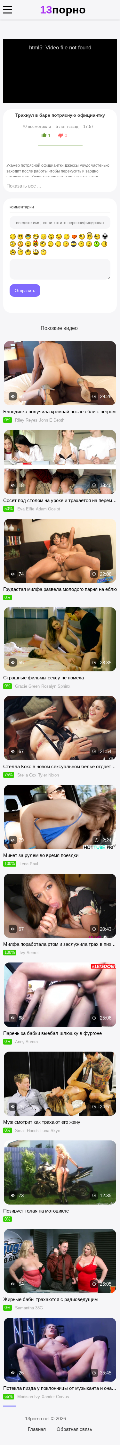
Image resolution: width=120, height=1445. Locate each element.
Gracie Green (27, 686)
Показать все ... (23, 186)
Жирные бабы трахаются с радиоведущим (50, 1299)
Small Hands (27, 1130)
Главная (37, 1429)
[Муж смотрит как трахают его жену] (60, 1084)
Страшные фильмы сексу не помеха (43, 677)
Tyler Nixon (48, 775)
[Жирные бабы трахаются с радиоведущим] (60, 1261)
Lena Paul (29, 863)
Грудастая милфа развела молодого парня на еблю (60, 589)
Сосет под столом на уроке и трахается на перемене (60, 500)
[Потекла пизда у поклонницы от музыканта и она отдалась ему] (60, 1350)
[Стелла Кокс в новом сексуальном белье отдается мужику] (60, 728)
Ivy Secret (29, 952)
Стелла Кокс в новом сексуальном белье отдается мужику (60, 766)
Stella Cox (26, 775)
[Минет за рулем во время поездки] (60, 817)
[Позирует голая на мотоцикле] (60, 1172)
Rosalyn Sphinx (55, 686)
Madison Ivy (28, 1396)
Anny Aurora (26, 1041)
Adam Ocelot (48, 509)
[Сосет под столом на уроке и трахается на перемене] (60, 462)
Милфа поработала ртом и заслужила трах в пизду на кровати (60, 944)
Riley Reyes (26, 420)
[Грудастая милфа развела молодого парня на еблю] (60, 551)
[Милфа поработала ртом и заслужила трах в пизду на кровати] (60, 906)
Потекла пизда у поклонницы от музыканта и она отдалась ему (60, 1388)
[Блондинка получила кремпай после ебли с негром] (60, 373)
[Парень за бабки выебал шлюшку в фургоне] (60, 994)
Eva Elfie (25, 509)
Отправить (25, 290)
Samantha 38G (29, 1308)
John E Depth (51, 420)
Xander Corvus (55, 1396)
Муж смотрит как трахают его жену (41, 1122)
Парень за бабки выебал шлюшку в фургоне (52, 1033)
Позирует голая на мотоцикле (36, 1210)
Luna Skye (50, 1130)
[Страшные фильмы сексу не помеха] (60, 639)
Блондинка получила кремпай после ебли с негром (59, 411)
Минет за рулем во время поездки (40, 855)
